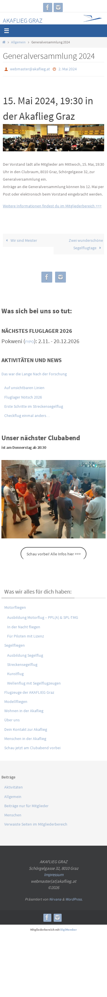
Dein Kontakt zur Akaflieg (25, 728)
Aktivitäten (13, 786)
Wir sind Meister (23, 239)
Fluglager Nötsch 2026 (23, 395)
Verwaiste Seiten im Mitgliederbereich (35, 823)
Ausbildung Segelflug (25, 654)
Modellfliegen (15, 700)
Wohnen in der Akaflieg (23, 709)
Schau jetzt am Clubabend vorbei (32, 746)
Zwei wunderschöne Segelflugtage (86, 243)
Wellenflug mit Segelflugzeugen (34, 681)
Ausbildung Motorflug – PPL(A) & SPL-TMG (42, 616)
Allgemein (18, 42)
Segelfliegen (14, 643)
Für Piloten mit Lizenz (25, 634)
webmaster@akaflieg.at (30, 68)
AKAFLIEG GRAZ (23, 20)
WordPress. (73, 897)
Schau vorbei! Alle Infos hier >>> (54, 552)
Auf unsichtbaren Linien (24, 386)
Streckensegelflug (22, 663)
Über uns (12, 718)
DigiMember (68, 928)
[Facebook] (47, 7)
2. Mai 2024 (67, 68)
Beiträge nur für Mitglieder (26, 804)
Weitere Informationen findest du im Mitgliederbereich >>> (52, 204)
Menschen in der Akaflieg (25, 737)
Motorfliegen (15, 606)
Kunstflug (15, 672)
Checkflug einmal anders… (27, 414)
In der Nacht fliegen (23, 625)
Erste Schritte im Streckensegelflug (33, 404)
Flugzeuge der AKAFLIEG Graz (29, 690)
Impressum (53, 873)
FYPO (29, 340)
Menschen (12, 813)
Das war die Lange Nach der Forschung (34, 372)
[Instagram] (58, 7)
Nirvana (55, 897)
